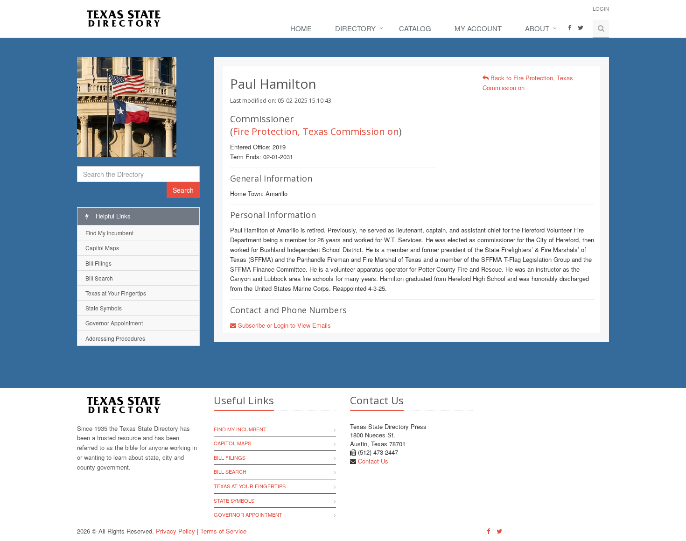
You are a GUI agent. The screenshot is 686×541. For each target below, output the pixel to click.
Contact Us (373, 461)
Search (183, 190)
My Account (478, 28)
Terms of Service (223, 531)
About (537, 28)
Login (601, 8)
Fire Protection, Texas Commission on (316, 131)
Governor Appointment (114, 323)
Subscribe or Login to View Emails (283, 325)
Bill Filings (98, 263)
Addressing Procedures (115, 338)
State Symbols (103, 308)
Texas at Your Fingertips (115, 293)
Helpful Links (112, 215)
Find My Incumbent (109, 233)
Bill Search (99, 278)
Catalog (415, 28)
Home (301, 28)
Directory (355, 28)
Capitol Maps (102, 248)
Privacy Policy (175, 531)
